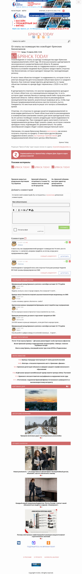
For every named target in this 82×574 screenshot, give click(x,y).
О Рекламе (27, 557)
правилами (50, 195)
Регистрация (16, 11)
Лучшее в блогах (20, 443)
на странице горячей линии (45, 136)
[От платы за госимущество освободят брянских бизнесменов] (41, 56)
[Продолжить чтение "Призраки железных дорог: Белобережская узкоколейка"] (41, 425)
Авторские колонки (21, 413)
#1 (27, 261)
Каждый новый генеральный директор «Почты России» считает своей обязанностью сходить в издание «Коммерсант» (41, 504)
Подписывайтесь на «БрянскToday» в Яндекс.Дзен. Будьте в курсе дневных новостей (44, 155)
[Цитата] (29, 210)
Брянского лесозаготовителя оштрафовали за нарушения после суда (43, 376)
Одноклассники (48, 543)
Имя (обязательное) (19, 202)
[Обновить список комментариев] (25, 238)
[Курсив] (16, 210)
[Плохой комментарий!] (70, 242)
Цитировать (64, 256)
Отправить (64, 227)
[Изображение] (24, 210)
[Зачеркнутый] (21, 210)
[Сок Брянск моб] (41, 21)
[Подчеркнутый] (19, 210)
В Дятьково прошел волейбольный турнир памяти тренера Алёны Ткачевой (43, 373)
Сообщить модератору (49, 256)
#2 (27, 242)
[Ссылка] (27, 210)
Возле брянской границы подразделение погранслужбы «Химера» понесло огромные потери (41, 344)
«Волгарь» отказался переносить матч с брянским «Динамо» (43, 363)
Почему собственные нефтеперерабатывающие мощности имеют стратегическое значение (41, 535)
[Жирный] (13, 210)
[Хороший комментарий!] (67, 242)
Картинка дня (18, 386)
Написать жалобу (51, 557)
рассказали (52, 131)
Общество (16, 52)
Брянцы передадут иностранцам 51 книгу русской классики (43, 360)
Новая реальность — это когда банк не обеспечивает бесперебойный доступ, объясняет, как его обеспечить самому (41, 472)
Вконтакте (18, 543)
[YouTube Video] (32, 210)
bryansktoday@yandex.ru (62, 147)
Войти (24, 11)
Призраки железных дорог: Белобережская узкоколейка (41, 436)
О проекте (38, 557)
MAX (33, 543)
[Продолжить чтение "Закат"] (41, 400)
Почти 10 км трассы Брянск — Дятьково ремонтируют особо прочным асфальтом (41, 341)
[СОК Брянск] (41, 4)
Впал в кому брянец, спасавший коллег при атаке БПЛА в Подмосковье (41, 348)
